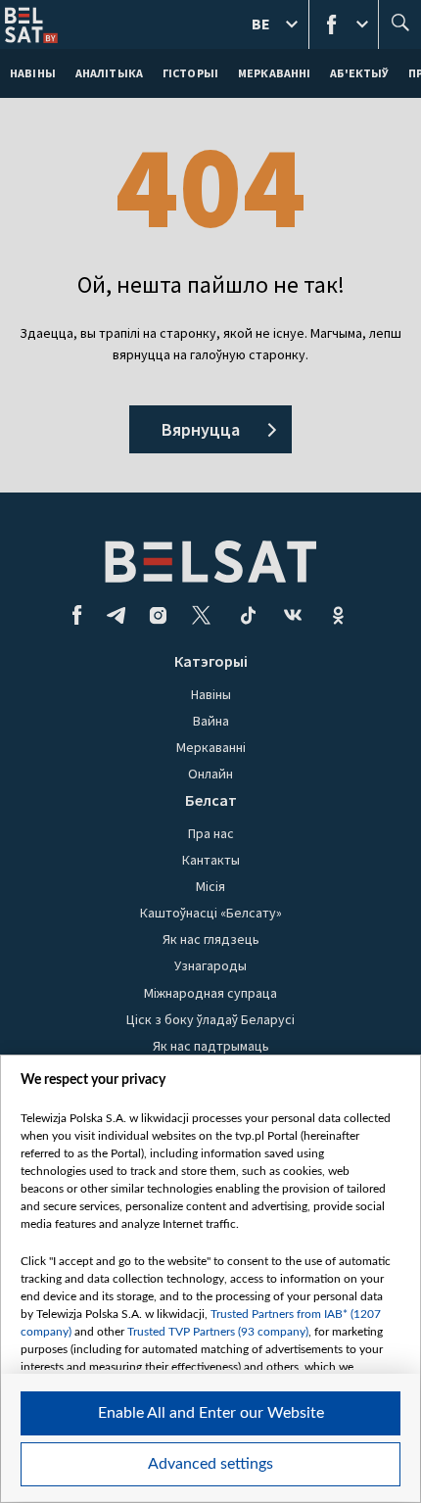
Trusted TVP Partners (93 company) (217, 1332)
